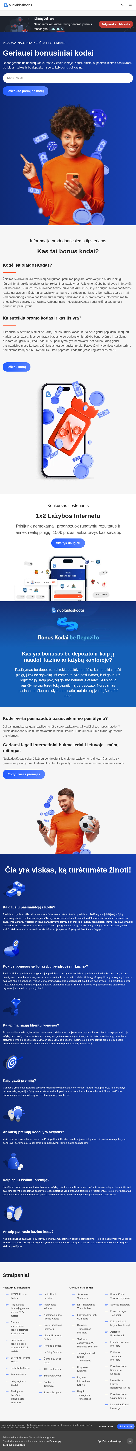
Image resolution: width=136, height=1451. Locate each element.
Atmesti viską (106, 1426)
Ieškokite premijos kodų (25, 91)
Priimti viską (126, 1426)
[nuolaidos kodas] (18, 5)
